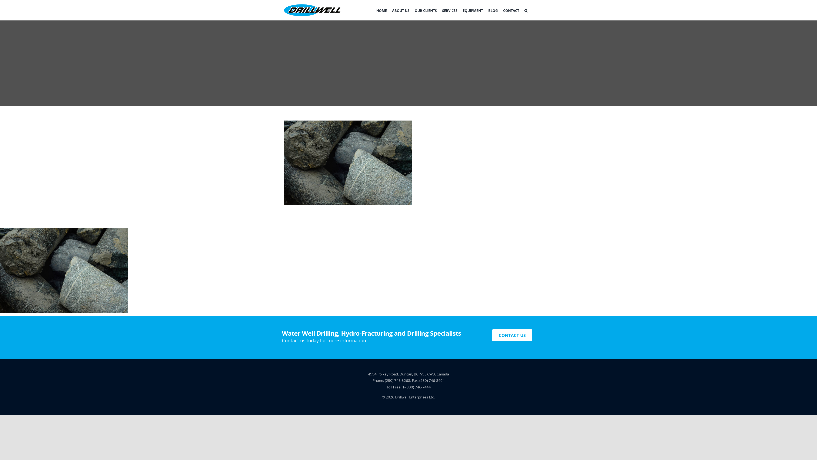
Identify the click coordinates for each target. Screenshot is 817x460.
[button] (526, 10)
